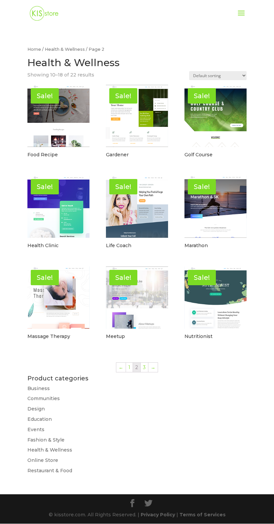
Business (38, 388)
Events (35, 429)
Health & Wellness (65, 49)
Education (39, 419)
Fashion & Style (45, 440)
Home (34, 49)
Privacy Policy (158, 515)
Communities (43, 398)
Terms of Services (202, 515)
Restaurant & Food (49, 471)
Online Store (42, 460)
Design (36, 409)
